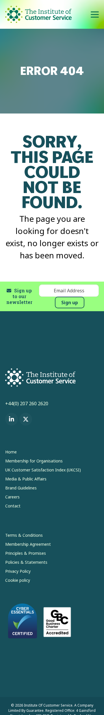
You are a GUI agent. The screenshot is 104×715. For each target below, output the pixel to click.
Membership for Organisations (34, 461)
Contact (13, 506)
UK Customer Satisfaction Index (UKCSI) (43, 470)
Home (11, 452)
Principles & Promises (25, 553)
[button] (95, 14)
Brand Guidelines (21, 488)
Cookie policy (17, 580)
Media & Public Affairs (26, 479)
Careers (12, 497)
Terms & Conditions (24, 535)
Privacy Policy (18, 571)
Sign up (69, 302)
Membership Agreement (28, 544)
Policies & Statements (26, 562)
